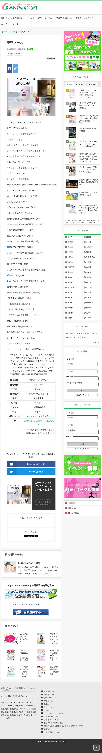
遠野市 (88, 252)
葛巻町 (70, 277)
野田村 (70, 313)
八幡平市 (71, 267)
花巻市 (70, 242)
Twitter (46, 704)
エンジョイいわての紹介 (12, 18)
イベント (31, 18)
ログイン (5, 24)
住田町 (88, 292)
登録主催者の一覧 (64, 18)
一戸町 (88, 318)
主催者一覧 (48, 701)
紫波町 (70, 282)
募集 (11, 54)
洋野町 (70, 318)
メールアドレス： (18, 604)
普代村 (70, 308)
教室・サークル (45, 18)
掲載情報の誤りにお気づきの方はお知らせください (64, 726)
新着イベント (49, 695)
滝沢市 (70, 272)
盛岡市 (12, 32)
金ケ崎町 (89, 287)
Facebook (48, 707)
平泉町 (70, 292)
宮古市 (70, 247)
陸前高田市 (90, 257)
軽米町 (88, 308)
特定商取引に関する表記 (53, 723)
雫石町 (88, 272)
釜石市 (70, 262)
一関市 (70, 257)
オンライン (72, 237)
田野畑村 (89, 303)
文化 (95, 333)
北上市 (88, 242)
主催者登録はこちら (85, 18)
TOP (5, 32)
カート (16, 24)
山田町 (88, 298)
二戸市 (88, 262)
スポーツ (71, 333)
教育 (88, 333)
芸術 (85, 337)
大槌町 (70, 298)
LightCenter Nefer (29, 562)
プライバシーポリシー (52, 720)
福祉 (77, 337)
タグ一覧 (96, 342)
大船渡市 (89, 247)
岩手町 (88, 277)
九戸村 (88, 313)
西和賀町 (71, 287)
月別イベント (49, 691)
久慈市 (70, 252)
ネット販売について (52, 717)
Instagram (48, 710)
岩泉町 (70, 303)
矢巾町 (88, 282)
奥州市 (88, 267)
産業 (19, 54)
